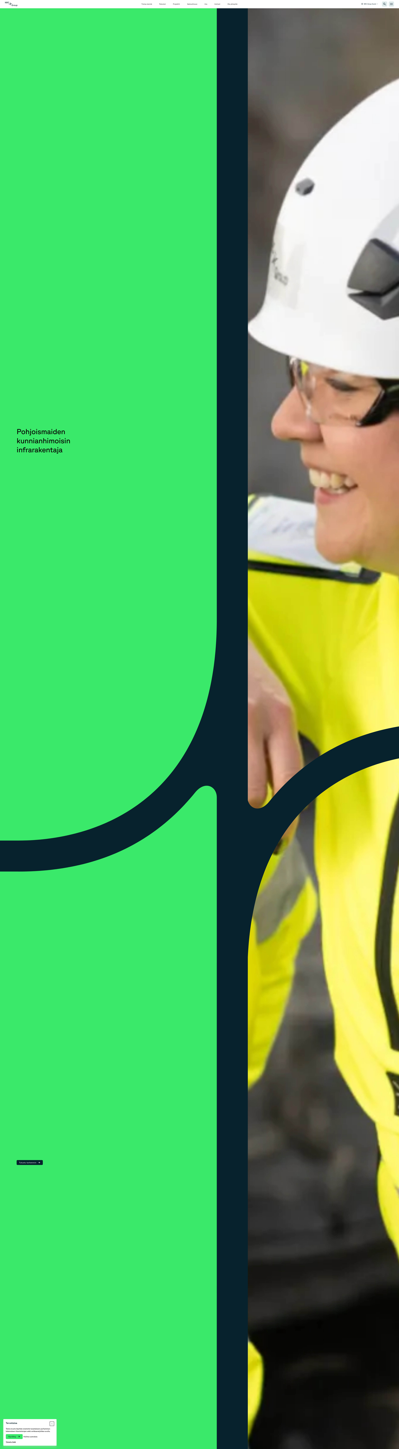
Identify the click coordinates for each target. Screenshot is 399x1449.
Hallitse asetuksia (30, 1437)
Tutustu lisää (11, 1442)
